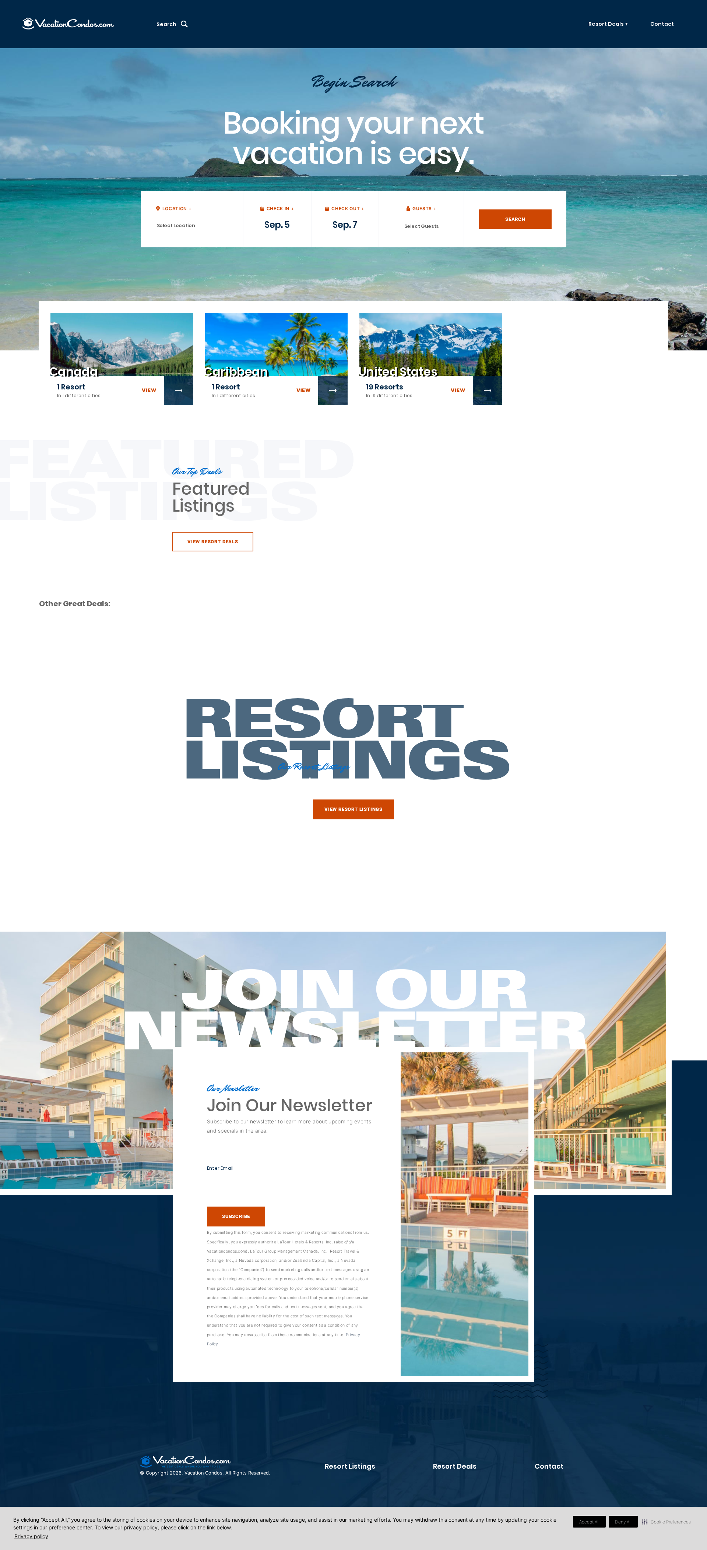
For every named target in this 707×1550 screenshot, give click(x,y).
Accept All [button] (589, 1522)
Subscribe (236, 1216)
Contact (662, 24)
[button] (666, 1522)
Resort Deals (454, 1466)
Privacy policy (31, 1536)
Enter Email (220, 1168)
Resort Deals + (608, 24)
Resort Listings (350, 1466)
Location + (177, 208)
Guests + (424, 208)
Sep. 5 (277, 225)
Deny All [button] (623, 1522)
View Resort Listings (353, 809)
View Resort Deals (212, 541)
